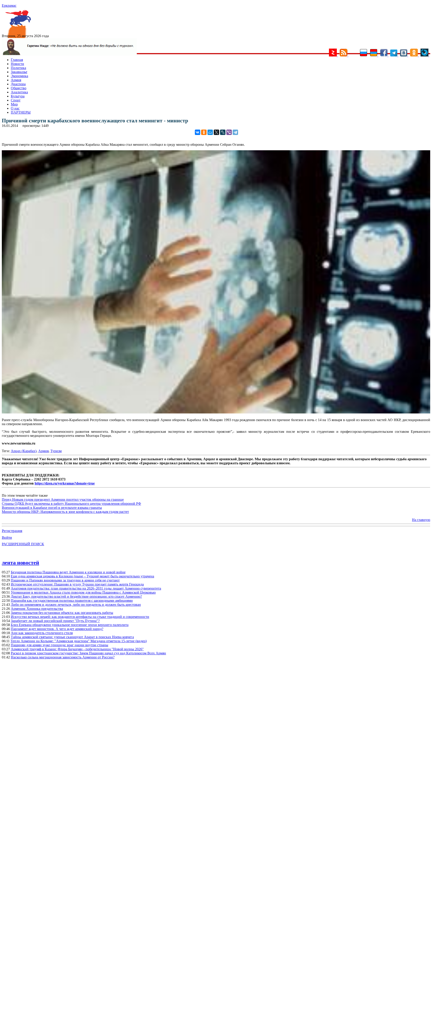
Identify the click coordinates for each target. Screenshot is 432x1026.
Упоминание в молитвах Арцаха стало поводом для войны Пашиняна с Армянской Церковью (83, 592)
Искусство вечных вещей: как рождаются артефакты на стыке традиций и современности (80, 617)
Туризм (56, 451)
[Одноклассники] (204, 132)
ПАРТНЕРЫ (21, 112)
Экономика (19, 76)
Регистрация (12, 531)
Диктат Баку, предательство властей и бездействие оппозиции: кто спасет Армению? (76, 596)
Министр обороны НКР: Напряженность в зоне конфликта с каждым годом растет (65, 512)
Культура (18, 96)
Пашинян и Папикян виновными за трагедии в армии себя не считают (65, 580)
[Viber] (229, 132)
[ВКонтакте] (197, 132)
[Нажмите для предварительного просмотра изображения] (216, 412)
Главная (17, 60)
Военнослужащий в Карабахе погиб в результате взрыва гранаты (52, 508)
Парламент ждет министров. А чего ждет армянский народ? (57, 629)
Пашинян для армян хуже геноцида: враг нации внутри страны (59, 645)
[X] (216, 132)
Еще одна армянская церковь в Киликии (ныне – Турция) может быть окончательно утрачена (82, 576)
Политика (18, 68)
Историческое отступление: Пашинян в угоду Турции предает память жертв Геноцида (77, 584)
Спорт (15, 100)
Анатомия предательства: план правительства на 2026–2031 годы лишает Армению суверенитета (86, 588)
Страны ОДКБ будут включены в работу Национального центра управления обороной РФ (71, 503)
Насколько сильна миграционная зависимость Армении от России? (63, 657)
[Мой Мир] (210, 132)
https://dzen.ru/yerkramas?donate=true (65, 483)
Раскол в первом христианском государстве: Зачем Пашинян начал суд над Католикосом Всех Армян (88, 653)
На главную (421, 520)
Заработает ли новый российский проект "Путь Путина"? (55, 621)
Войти (7, 537)
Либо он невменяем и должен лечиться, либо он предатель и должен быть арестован (76, 604)
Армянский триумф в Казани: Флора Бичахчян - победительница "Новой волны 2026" (77, 649)
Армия (16, 80)
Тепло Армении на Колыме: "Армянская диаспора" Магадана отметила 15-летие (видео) (79, 641)
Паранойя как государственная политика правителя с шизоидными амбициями (72, 600)
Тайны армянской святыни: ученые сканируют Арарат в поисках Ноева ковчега (72, 637)
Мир (14, 104)
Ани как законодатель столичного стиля (42, 633)
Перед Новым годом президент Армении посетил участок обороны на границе (63, 499)
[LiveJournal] (222, 132)
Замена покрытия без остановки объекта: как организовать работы (62, 613)
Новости (17, 64)
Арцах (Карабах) (23, 451)
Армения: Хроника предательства (37, 609)
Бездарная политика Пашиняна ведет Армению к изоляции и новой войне (68, 572)
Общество (18, 88)
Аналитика (19, 92)
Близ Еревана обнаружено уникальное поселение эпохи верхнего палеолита (69, 625)
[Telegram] (235, 132)
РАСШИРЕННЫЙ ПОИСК (23, 544)
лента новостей (20, 563)
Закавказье (19, 72)
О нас (15, 108)
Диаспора (18, 84)
